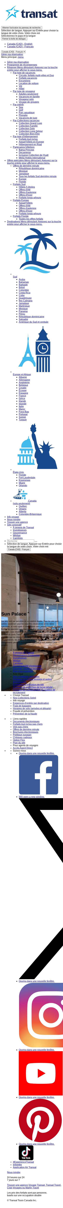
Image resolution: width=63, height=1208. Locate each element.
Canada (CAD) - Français (20, 46)
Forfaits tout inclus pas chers (27, 724)
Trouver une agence (17, 522)
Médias (17, 660)
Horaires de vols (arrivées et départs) (32, 708)
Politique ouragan (22, 734)
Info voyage (13, 517)
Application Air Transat (24, 1167)
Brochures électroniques (25, 732)
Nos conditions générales (26, 676)
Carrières (18, 663)
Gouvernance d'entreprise (26, 655)
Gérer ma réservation (12, 54)
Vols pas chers (20, 727)
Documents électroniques (26, 721)
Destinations (34, 222)
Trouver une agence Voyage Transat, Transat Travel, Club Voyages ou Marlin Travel (34, 1186)
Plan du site (19, 742)
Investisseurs (20, 658)
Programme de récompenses (22, 64)
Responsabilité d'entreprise (27, 666)
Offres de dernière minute (26, 729)
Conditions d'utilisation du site (28, 684)
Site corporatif (14, 525)
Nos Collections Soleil (24, 698)
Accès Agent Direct (23, 748)
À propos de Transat (23, 652)
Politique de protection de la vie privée (33, 687)
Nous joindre (13, 519)
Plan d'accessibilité (23, 671)
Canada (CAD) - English (19, 44)
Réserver (32, 68)
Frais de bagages (22, 706)
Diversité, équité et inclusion (27, 668)
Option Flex (19, 740)
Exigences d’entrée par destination (31, 703)
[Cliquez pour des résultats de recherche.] (36, 541)
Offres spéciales (32, 161)
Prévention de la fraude (25, 714)
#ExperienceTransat (23, 1162)
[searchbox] (20, 541)
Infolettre (17, 1164)
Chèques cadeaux (22, 737)
